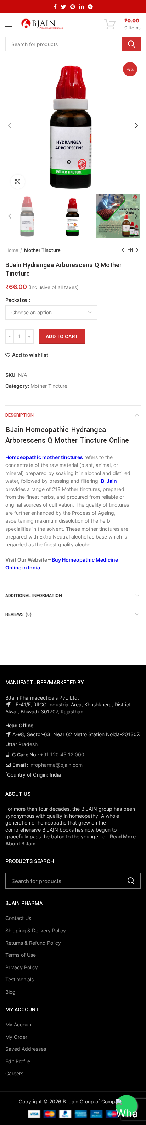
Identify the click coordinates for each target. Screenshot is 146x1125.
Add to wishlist (30, 355)
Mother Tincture (42, 250)
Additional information (33, 595)
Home (11, 250)
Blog (10, 992)
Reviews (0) (18, 614)
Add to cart (62, 336)
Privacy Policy (21, 967)
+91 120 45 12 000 (62, 754)
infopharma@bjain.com (56, 765)
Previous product (123, 250)
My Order (16, 1037)
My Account (19, 1024)
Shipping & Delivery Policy (35, 930)
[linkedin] (81, 6)
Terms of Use (20, 955)
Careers (14, 1073)
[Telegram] (90, 6)
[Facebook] (55, 6)
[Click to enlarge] (18, 182)
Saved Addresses (25, 1049)
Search (131, 44)
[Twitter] (63, 6)
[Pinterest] (72, 6)
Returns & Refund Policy (33, 943)
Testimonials (19, 979)
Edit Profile (17, 1061)
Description (19, 415)
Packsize (16, 300)
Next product (137, 250)
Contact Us (18, 918)
